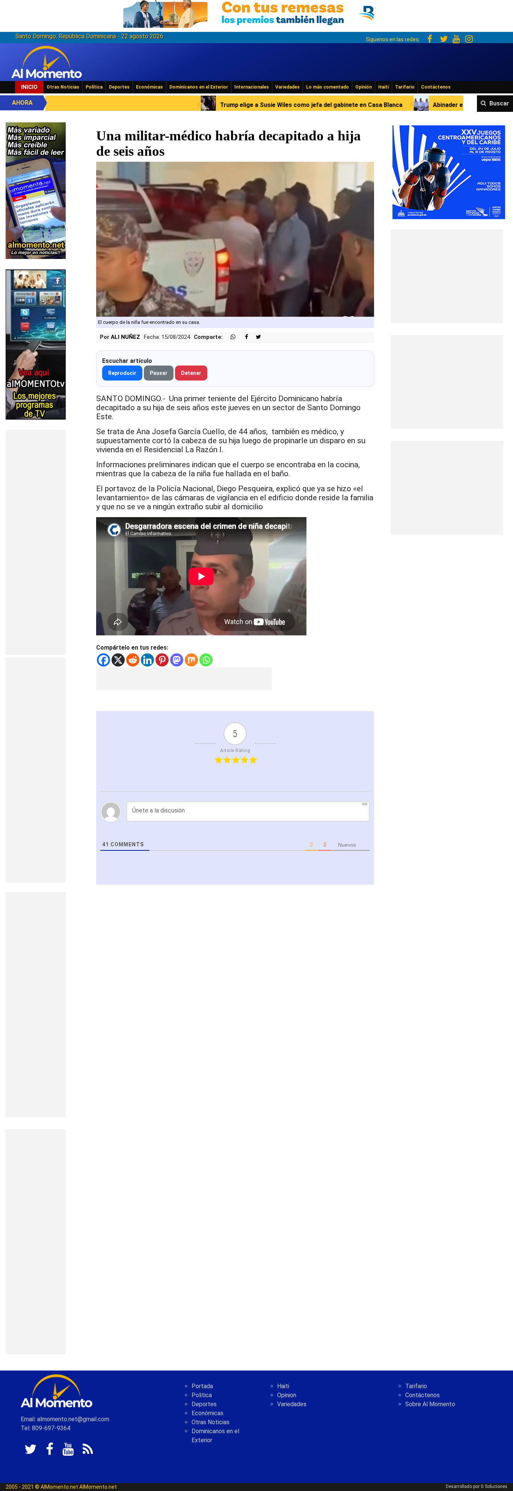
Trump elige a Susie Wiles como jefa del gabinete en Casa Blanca (209, 104)
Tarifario (405, 87)
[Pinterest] (162, 660)
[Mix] (191, 660)
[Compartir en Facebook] (242, 337)
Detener (191, 373)
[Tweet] (255, 337)
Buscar (499, 103)
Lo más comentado (327, 87)
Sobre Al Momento (430, 1404)
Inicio (29, 87)
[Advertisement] (36, 542)
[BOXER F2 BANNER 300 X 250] (448, 171)
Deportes (119, 87)
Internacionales (251, 87)
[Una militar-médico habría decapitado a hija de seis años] (235, 238)
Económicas (149, 87)
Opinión (363, 87)
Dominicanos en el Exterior (198, 87)
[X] (118, 660)
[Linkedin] (147, 660)
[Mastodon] (176, 660)
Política (94, 87)
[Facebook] (103, 660)
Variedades (287, 87)
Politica (202, 1395)
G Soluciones (494, 1486)
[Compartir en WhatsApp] (229, 337)
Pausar (158, 373)
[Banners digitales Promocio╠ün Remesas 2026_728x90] (256, 12)
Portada (202, 1386)
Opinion (286, 1395)
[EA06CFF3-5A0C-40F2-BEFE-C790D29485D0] (36, 344)
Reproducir (122, 373)
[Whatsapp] (206, 660)
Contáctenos (436, 87)
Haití (383, 87)
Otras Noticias (63, 87)
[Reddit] (132, 660)
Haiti (283, 1386)
